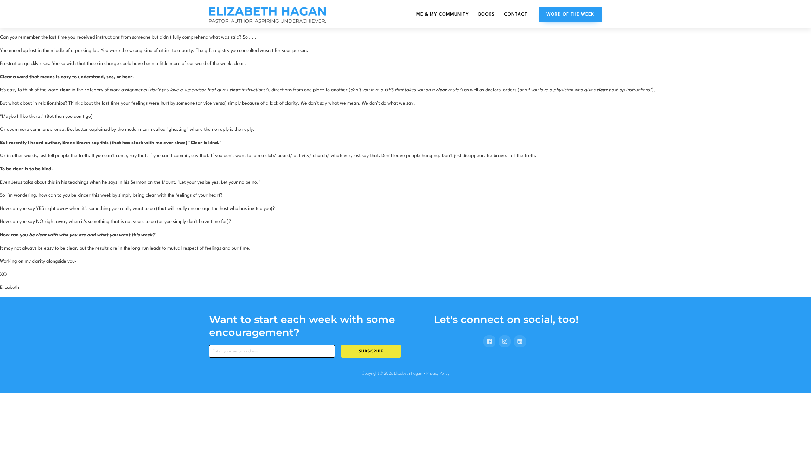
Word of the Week (570, 14)
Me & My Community (442, 14)
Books (486, 14)
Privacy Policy (438, 373)
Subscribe (371, 351)
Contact (515, 14)
